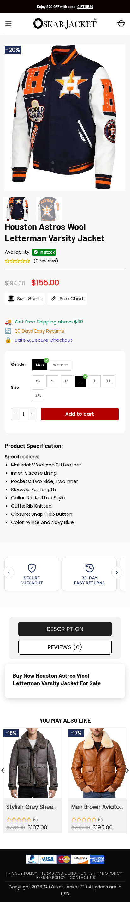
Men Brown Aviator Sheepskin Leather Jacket (97, 806)
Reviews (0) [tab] (65, 647)
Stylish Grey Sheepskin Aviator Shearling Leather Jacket (32, 806)
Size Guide (29, 298)
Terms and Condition (63, 873)
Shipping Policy (106, 873)
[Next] (115, 117)
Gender (18, 364)
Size (15, 387)
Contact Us (82, 877)
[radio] (39, 364)
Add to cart (79, 414)
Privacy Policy (21, 873)
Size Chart (71, 298)
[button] (8, 23)
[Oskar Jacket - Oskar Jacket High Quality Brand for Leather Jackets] (65, 23)
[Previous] (15, 117)
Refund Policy (51, 877)
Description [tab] (65, 629)
